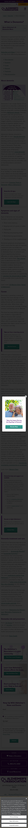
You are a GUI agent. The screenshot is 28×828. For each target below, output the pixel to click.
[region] (14, 812)
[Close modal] (26, 396)
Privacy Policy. (16, 814)
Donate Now (14, 427)
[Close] (26, 798)
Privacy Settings (14, 817)
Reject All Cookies (14, 821)
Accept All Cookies (14, 825)
